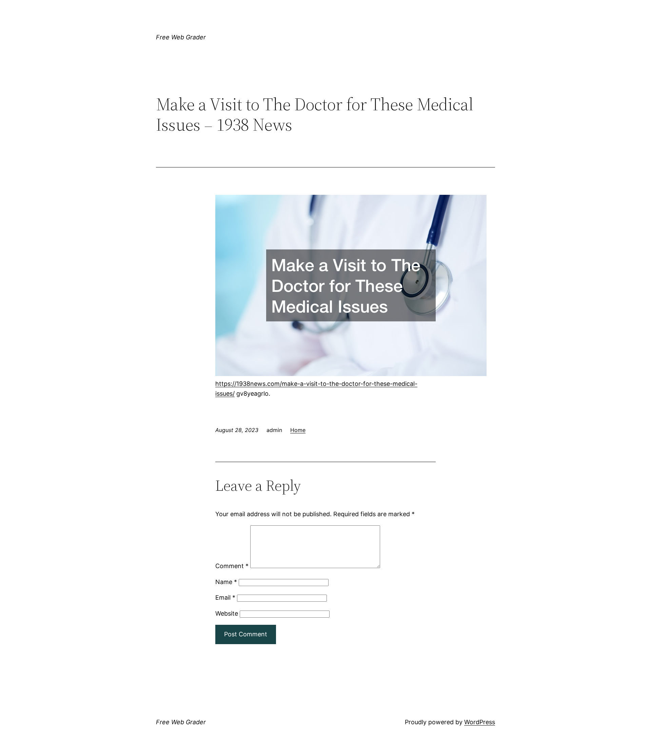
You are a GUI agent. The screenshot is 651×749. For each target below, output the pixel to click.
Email (225, 597)
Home (297, 430)
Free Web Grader (181, 37)
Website (226, 613)
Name (226, 581)
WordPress (479, 722)
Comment (232, 565)
